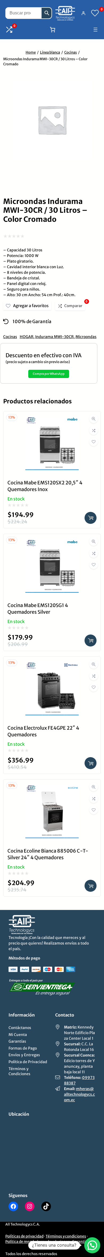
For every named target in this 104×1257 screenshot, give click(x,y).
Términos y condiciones (66, 1236)
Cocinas (70, 52)
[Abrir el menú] (95, 29)
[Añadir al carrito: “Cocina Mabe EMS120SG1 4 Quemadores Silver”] (91, 640)
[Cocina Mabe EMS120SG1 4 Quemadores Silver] (52, 543)
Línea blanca (50, 52)
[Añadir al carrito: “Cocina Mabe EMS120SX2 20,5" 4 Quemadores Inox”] (91, 518)
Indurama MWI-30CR (54, 336)
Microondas (86, 336)
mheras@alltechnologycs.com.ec (79, 1094)
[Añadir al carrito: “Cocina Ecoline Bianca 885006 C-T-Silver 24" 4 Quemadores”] (91, 886)
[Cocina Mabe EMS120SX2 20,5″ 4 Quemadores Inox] (52, 420)
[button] (92, 1245)
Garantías (80, 1241)
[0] (95, 13)
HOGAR (26, 336)
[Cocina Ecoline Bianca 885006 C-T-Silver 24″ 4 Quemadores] (52, 788)
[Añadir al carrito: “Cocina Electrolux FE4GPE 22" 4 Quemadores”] (91, 763)
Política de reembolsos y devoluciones (37, 1241)
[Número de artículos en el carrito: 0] (52, 29)
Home (31, 52)
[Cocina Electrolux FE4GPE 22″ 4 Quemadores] (52, 665)
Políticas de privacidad (24, 1236)
